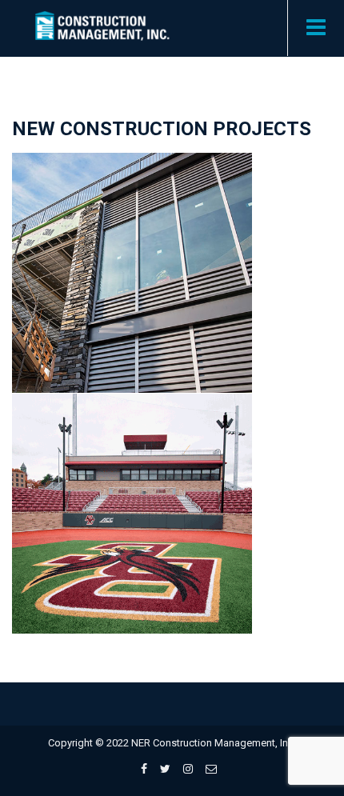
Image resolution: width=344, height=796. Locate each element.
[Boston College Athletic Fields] (149, 495)
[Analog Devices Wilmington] (149, 254)
